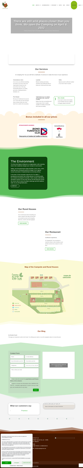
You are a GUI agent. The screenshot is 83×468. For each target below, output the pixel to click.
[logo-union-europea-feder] (51, 418)
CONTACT (68, 5)
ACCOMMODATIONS (45, 5)
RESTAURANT (54, 5)
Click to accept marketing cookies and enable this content (58, 365)
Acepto (6, 462)
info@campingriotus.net (40, 448)
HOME (33, 5)
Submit (36, 390)
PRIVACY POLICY (20, 465)
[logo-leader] (70, 418)
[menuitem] (80, 5)
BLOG (64, 5)
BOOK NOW (74, 5)
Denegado (16, 462)
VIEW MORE (23, 223)
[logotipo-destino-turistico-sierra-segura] (13, 418)
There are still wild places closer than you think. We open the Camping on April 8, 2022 (41, 24)
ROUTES (60, 5)
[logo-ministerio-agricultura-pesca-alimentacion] (41, 418)
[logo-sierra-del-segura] (22, 418)
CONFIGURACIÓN (27, 462)
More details (61, 98)
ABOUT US (37, 5)
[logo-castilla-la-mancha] (60, 418)
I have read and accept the (24, 379)
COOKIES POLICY (13, 465)
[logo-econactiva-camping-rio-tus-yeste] (32, 418)
